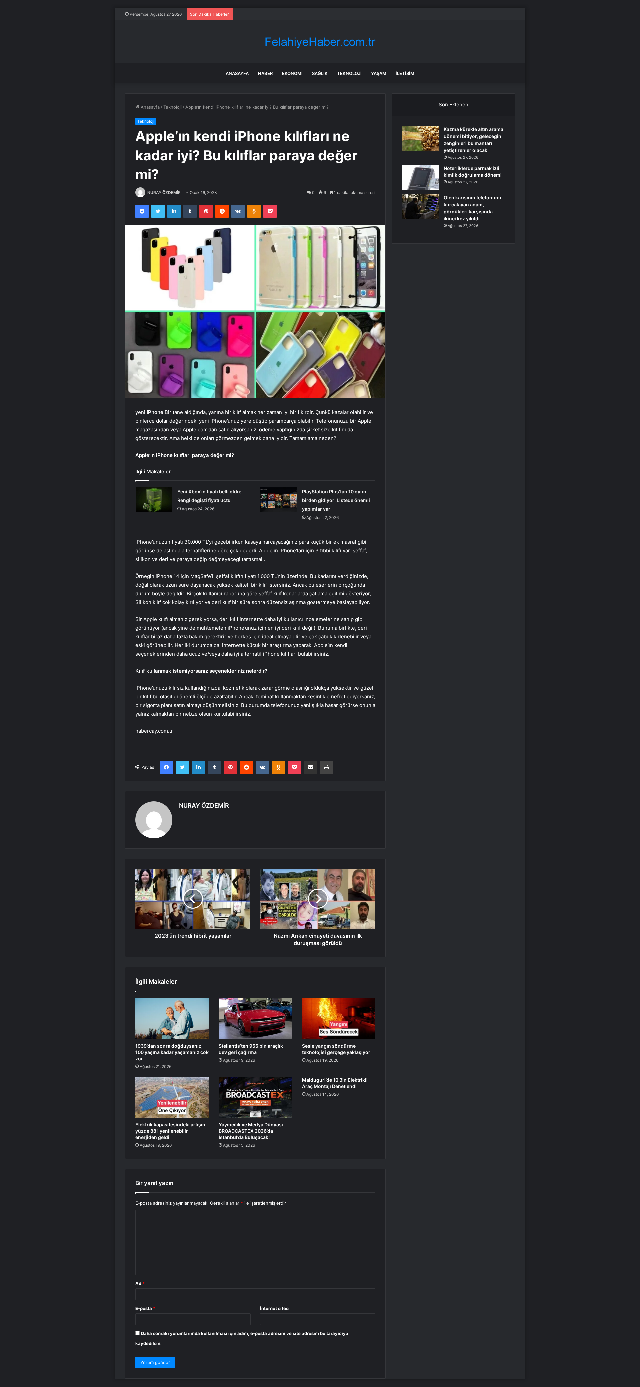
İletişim (405, 73)
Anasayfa (237, 73)
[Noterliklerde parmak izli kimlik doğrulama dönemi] (420, 177)
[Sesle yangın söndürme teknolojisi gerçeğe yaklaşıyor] (338, 1018)
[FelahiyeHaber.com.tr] (320, 42)
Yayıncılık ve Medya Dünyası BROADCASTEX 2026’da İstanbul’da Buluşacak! (251, 1131)
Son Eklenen (453, 104)
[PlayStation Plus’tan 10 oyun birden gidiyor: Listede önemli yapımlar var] (278, 499)
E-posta (145, 1308)
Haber (265, 73)
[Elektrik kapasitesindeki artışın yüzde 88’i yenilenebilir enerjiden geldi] (172, 1097)
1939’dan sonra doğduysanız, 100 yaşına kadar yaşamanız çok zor (172, 1052)
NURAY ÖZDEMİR (164, 192)
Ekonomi (292, 73)
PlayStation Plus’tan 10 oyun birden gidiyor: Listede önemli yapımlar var (336, 500)
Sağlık (320, 73)
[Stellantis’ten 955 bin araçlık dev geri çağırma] (255, 1018)
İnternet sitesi (275, 1308)
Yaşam (378, 73)
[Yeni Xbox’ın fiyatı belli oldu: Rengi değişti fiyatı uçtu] (154, 499)
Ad (140, 1283)
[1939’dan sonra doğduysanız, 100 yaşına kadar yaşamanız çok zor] (172, 1018)
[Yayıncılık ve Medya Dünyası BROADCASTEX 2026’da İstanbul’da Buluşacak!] (255, 1097)
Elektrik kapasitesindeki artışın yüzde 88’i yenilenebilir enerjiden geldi (170, 1131)
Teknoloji (349, 73)
